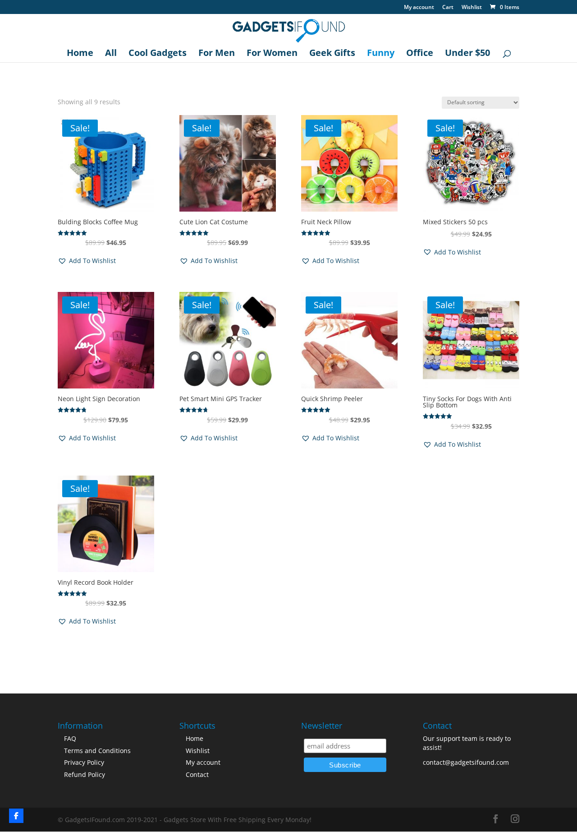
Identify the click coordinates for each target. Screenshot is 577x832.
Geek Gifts (332, 54)
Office (419, 54)
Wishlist (472, 8)
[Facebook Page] (16, 816)
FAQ (70, 738)
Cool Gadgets (157, 54)
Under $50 (467, 54)
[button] (87, 261)
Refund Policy (84, 774)
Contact (197, 774)
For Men (216, 54)
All (111, 54)
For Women (272, 54)
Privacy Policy (84, 762)
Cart (447, 8)
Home (80, 54)
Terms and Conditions (97, 750)
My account (419, 8)
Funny (380, 54)
